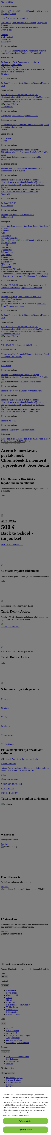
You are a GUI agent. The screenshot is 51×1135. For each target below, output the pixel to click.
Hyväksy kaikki (25, 1129)
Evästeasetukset (26, 1121)
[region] (25, 1111)
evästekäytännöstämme (20, 1115)
